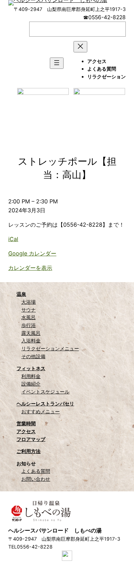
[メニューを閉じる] (80, 46)
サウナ (28, 310)
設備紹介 (31, 384)
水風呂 (28, 317)
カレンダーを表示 (30, 267)
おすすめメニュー (40, 411)
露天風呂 (31, 333)
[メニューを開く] (57, 63)
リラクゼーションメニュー (50, 348)
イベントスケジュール (45, 391)
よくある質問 (35, 471)
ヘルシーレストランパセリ (45, 403)
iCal (13, 239)
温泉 (21, 294)
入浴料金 (31, 340)
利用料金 (31, 376)
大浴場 (28, 302)
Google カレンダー (32, 253)
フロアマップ (30, 439)
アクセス (26, 431)
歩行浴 (28, 325)
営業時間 (26, 423)
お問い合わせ (35, 479)
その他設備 (33, 356)
